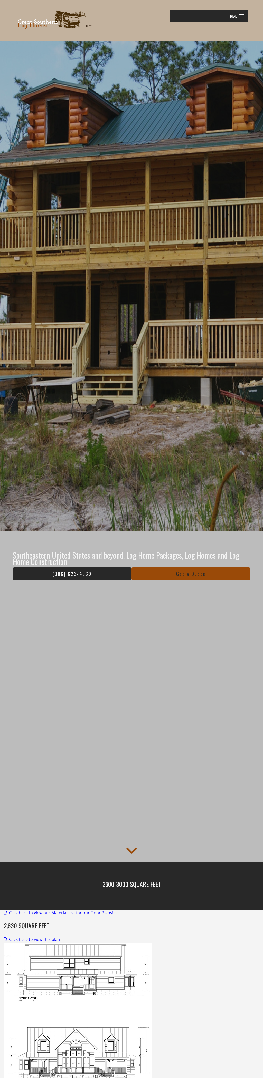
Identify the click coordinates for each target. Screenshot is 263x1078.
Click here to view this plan (34, 939)
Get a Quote (191, 573)
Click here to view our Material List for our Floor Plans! (60, 913)
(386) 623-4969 (72, 573)
